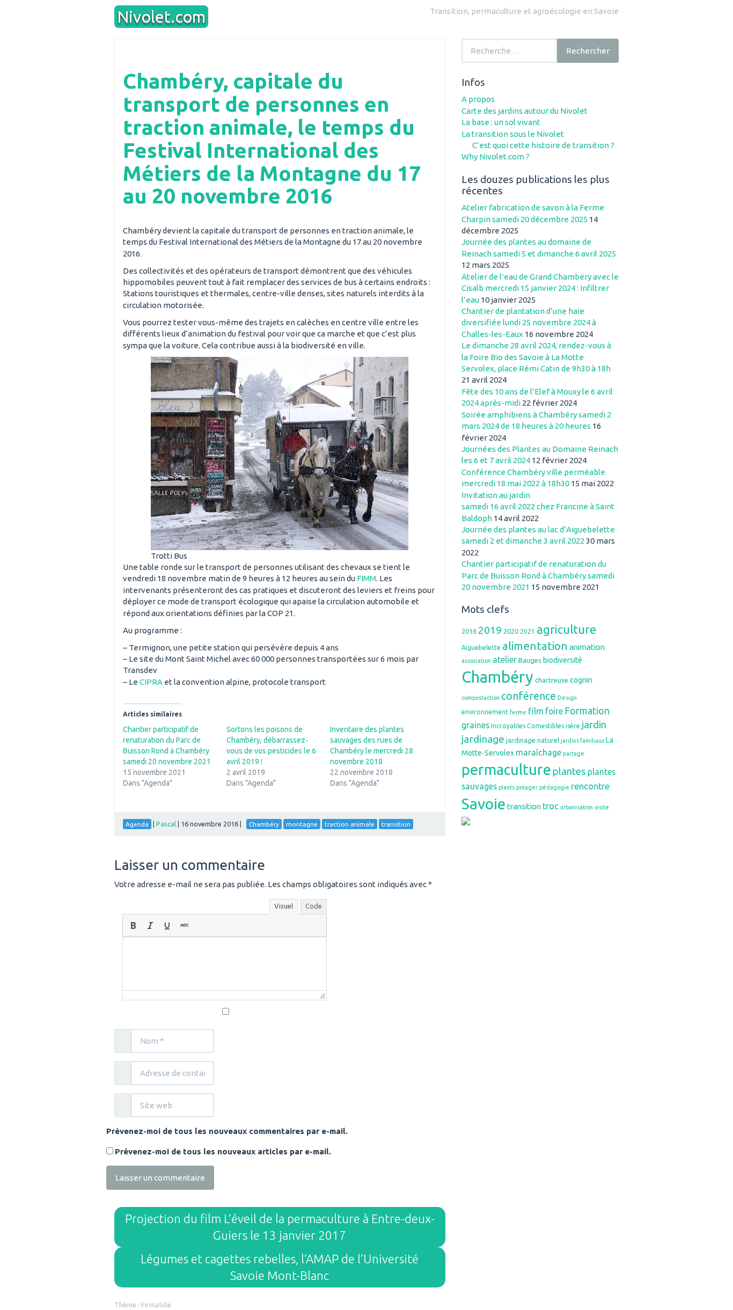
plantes (569, 771)
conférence (528, 696)
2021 (527, 631)
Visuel (283, 906)
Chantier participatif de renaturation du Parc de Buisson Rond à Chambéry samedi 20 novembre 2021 (537, 575)
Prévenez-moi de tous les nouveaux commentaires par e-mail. (227, 1131)
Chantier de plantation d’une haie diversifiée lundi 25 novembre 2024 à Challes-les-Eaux (528, 322)
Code (313, 906)
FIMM (366, 578)
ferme (518, 712)
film (536, 711)
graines (475, 725)
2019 (490, 630)
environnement (484, 711)
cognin (581, 680)
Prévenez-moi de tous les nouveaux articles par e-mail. (223, 1151)
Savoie (483, 803)
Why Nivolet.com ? (495, 156)
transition (524, 806)
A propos (478, 99)
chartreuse (551, 680)
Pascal (166, 824)
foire (554, 711)
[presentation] (133, 925)
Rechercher (588, 50)
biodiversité (562, 660)
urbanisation (576, 807)
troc (551, 806)
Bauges (529, 660)
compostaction (480, 697)
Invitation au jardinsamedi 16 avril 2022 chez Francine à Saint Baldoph (537, 507)
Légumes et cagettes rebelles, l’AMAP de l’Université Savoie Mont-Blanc (280, 1267)
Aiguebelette (481, 647)
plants (507, 787)
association (476, 660)
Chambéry (497, 677)
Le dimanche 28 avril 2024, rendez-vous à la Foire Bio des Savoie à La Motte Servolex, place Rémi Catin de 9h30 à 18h (536, 357)
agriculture (566, 629)
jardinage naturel (532, 740)
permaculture (506, 769)
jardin (594, 724)
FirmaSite (156, 1304)
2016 (469, 631)
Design (567, 697)
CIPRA (151, 681)
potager (527, 787)
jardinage (482, 739)
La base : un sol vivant (500, 122)
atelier (505, 659)
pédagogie (554, 787)
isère (573, 725)
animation (587, 647)
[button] (133, 925)
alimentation (535, 646)
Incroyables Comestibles (527, 725)
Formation (587, 710)
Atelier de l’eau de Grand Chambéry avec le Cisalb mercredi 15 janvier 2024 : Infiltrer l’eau (540, 288)
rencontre (590, 786)
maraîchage (538, 752)
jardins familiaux (582, 740)
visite (602, 807)
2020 (510, 631)
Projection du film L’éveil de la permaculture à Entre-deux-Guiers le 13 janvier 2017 (280, 1227)
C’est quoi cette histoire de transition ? (543, 145)
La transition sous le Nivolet (512, 133)
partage (573, 753)
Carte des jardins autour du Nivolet (524, 110)
